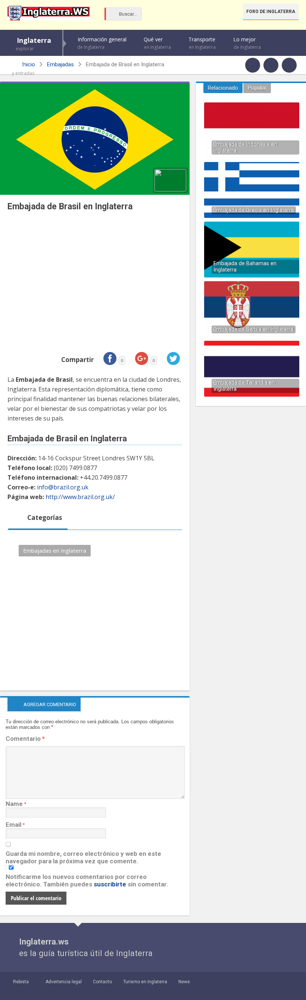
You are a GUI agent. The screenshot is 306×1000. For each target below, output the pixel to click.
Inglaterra (33, 44)
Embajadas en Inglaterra (54, 550)
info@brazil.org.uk (62, 487)
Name (14, 803)
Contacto (102, 981)
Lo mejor (247, 43)
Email (13, 824)
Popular (257, 88)
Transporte (202, 43)
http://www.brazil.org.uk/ (80, 497)
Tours (23, 69)
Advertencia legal (64, 981)
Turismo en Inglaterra (145, 981)
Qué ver (157, 43)
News (184, 981)
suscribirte (110, 884)
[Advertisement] (95, 279)
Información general (102, 43)
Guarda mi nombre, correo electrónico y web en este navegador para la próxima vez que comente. (83, 857)
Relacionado (223, 88)
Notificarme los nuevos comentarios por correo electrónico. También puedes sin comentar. (87, 880)
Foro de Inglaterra (270, 11)
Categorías (44, 517)
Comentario (25, 738)
